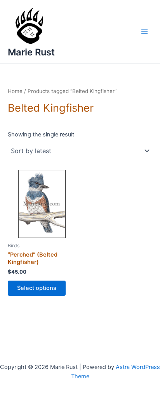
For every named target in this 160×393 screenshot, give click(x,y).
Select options (36, 287)
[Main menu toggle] (144, 32)
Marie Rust (31, 52)
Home (15, 91)
